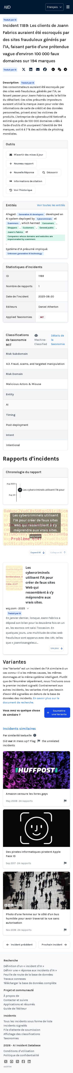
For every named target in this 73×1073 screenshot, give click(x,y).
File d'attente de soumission (22, 1029)
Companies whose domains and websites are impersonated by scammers (30, 237)
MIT (42, 317)
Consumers (48, 223)
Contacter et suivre (16, 1000)
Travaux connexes (15, 978)
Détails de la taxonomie (58, 340)
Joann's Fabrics (15, 232)
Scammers (13, 223)
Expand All (36, 552)
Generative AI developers (31, 214)
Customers (28, 227)
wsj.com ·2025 (15, 608)
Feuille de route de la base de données (28, 974)
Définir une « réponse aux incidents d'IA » (30, 970)
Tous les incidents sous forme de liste (28, 1021)
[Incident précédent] (54, 69)
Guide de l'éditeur (15, 1008)
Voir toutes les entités (51, 205)
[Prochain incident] (66, 69)
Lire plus (55, 648)
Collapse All (56, 552)
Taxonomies (11, 1038)
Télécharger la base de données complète (30, 983)
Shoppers (12, 227)
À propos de (11, 995)
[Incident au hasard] (60, 69)
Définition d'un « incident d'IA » (24, 966)
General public (47, 227)
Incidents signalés (15, 1025)
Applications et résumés (19, 1004)
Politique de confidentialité (21, 1055)
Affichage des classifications (22, 1034)
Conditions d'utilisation (19, 1051)
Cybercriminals (44, 219)
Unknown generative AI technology (25, 253)
